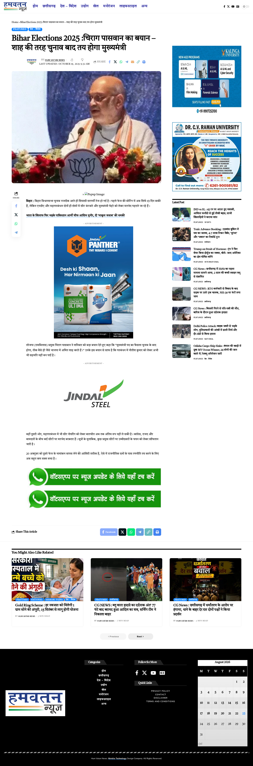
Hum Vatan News (55, 60)
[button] (140, 636)
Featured (19, 29)
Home (15, 22)
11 (208, 703)
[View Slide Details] (93, 477)
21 (229, 713)
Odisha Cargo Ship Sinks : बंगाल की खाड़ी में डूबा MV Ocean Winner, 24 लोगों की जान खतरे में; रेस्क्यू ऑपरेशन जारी (217, 350)
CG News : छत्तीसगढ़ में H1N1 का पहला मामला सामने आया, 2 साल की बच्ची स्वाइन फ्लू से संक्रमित (217, 272)
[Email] (132, 62)
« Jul (200, 744)
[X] (228, 6)
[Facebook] (224, 6)
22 (236, 713)
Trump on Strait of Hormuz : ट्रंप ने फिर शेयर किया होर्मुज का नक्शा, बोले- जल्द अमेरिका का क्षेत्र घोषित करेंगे (217, 253)
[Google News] (237, 6)
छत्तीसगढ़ (207, 281)
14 (229, 703)
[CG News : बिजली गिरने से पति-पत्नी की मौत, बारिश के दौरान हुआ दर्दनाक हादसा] (181, 313)
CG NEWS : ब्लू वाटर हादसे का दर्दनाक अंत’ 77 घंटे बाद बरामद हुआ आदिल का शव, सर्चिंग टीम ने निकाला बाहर (125, 610)
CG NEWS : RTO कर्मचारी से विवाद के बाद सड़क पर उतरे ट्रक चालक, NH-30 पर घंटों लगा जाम (217, 292)
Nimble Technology (117, 758)
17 (201, 713)
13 (222, 703)
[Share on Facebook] (109, 62)
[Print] (144, 62)
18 (208, 713)
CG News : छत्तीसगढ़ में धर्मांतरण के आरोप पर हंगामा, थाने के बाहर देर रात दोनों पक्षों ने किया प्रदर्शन (203, 610)
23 (243, 713)
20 (222, 713)
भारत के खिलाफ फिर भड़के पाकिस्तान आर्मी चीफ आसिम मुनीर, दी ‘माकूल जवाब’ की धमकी (75, 215)
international (211, 261)
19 (215, 713)
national (209, 338)
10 (201, 703)
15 (236, 703)
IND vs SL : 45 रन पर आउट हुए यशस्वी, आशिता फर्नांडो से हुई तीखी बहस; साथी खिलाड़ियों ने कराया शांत (214, 213)
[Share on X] (115, 62)
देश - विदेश (35, 29)
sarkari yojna (54, 600)
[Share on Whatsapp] (121, 62)
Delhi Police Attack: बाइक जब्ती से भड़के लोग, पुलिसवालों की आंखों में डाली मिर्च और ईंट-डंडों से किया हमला (215, 330)
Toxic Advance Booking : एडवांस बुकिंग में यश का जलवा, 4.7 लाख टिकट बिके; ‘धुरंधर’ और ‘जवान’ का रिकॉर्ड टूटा (216, 233)
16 (243, 703)
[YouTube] (233, 6)
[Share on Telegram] (126, 62)
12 (215, 703)
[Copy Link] (138, 62)
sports (207, 222)
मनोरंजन (207, 241)
